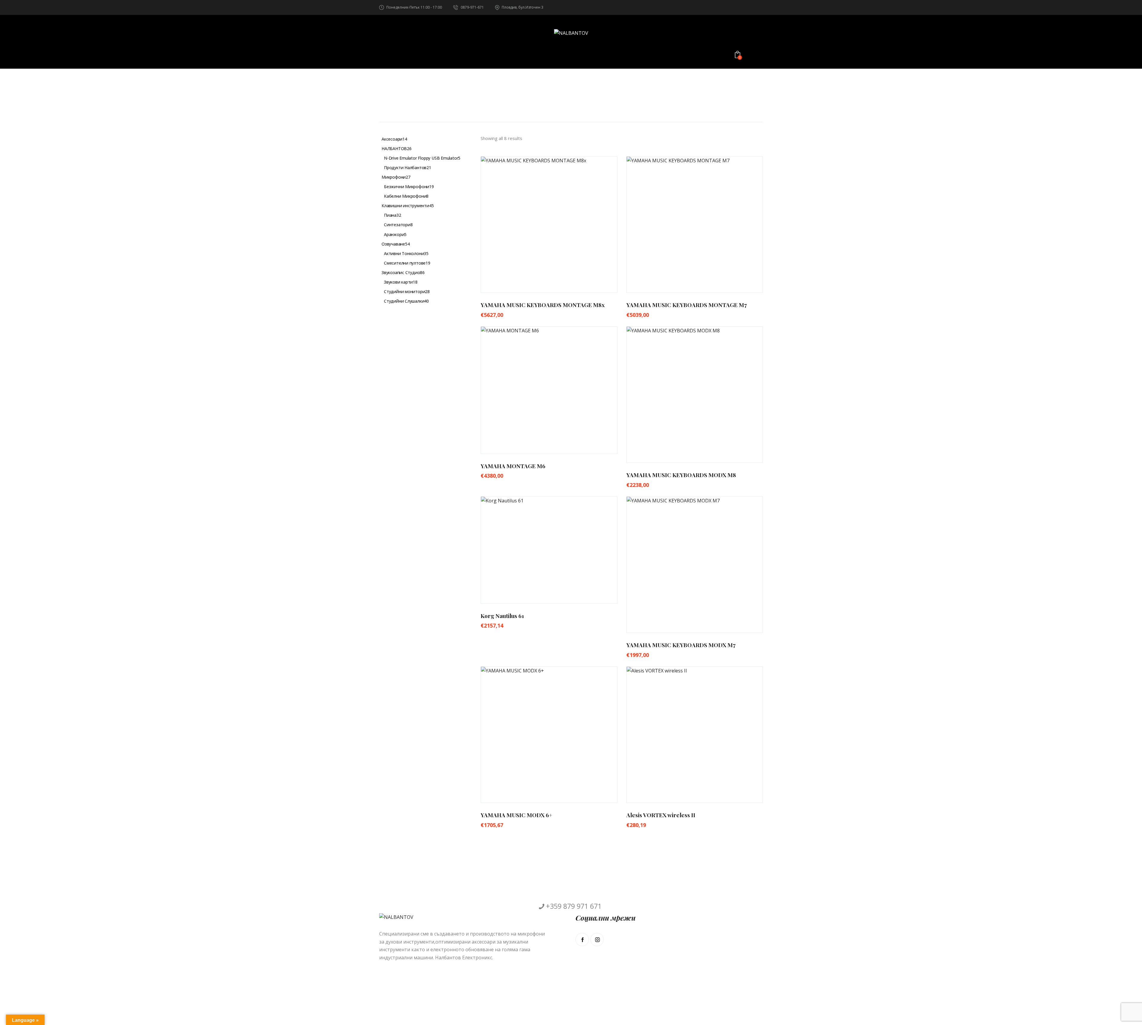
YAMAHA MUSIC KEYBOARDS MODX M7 (680, 645)
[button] (532, 225)
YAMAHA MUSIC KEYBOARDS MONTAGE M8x (543, 305)
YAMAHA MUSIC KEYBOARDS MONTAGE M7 (686, 305)
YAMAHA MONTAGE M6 (513, 466)
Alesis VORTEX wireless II (660, 815)
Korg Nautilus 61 (502, 616)
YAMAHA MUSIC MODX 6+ (516, 815)
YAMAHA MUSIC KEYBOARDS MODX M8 (681, 475)
